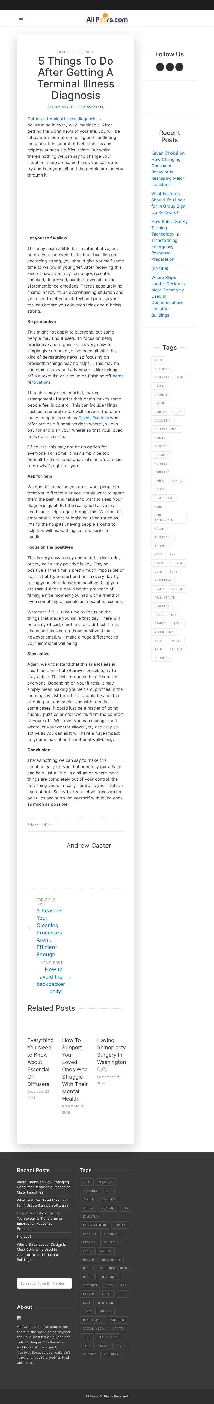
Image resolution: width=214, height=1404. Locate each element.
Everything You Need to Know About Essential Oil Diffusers (40, 1062)
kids (158, 554)
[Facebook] (160, 67)
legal (178, 563)
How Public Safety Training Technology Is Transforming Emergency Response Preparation (169, 240)
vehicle (176, 649)
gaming (177, 480)
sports (160, 623)
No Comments (92, 106)
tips (158, 640)
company (161, 411)
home (158, 506)
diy (178, 411)
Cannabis (162, 377)
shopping (162, 606)
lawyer (160, 563)
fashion (161, 446)
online (177, 588)
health (160, 489)
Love (173, 571)
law (173, 554)
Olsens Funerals (93, 417)
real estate (165, 597)
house (159, 528)
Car (180, 377)
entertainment (167, 429)
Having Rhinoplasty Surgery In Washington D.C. (111, 1055)
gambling (162, 472)
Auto (158, 360)
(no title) (159, 268)
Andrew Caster (61, 106)
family (160, 437)
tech (177, 623)
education (163, 420)
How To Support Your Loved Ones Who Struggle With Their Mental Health (75, 1069)
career (160, 386)
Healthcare (164, 498)
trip (158, 649)
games (159, 480)
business (162, 368)
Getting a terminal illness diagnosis (61, 118)
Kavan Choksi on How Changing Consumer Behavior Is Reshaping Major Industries (43, 1187)
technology (164, 632)
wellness (162, 657)
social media (166, 614)
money (159, 588)
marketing (163, 580)
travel (175, 640)
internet (162, 545)
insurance (163, 537)
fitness (161, 463)
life (158, 571)
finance (161, 455)
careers (161, 394)
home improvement (165, 518)
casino (160, 403)
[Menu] (21, 18)
